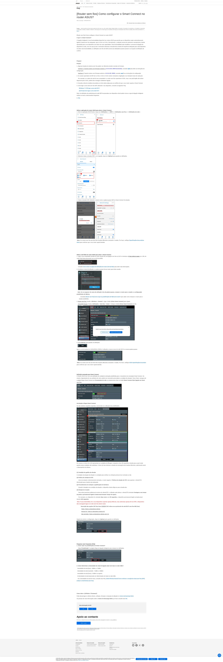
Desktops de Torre (79, 650)
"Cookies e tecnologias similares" (83, 660)
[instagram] (143, 645)
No (92, 608)
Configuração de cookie (142, 659)
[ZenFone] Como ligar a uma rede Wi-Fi (89, 90)
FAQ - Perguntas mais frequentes (88, 6)
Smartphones (78, 644)
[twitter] (140, 645)
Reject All (153, 659)
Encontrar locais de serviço (91, 645)
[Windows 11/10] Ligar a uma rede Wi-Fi (89, 88)
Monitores (77, 651)
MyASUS (110, 645)
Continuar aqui (105, 332)
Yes (83, 608)
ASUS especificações (134, 362)
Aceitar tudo (162, 659)
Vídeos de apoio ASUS (101, 645)
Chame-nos (111, 644)
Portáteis (77, 645)
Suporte (80, 6)
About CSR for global (112, 649)
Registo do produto (101, 644)
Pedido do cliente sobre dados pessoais (114, 647)
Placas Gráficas (78, 648)
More (78, 31)
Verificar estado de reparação (92, 644)
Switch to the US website (116, 332)
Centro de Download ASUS (126, 596)
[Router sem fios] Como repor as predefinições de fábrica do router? (103, 296)
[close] (128, 327)
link (126, 598)
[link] (78, 3)
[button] (142, 1)
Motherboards (78, 647)
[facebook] (136, 645)
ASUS (77, 6)
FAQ (79, 98)
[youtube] (133, 645)
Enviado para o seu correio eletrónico (137, 23)
